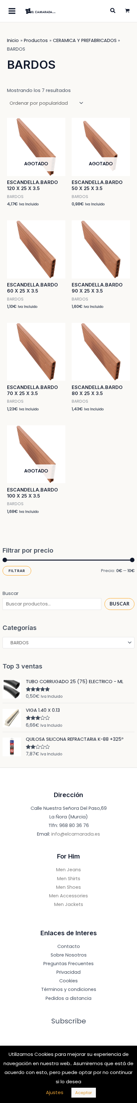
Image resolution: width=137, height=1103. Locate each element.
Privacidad (68, 972)
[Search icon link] (113, 11)
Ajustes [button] (54, 1092)
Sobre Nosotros (69, 955)
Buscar (10, 593)
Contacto (68, 946)
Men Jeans (68, 869)
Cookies (68, 981)
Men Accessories (68, 896)
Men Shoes (68, 887)
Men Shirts (68, 878)
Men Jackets (68, 904)
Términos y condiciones (68, 989)
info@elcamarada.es (75, 834)
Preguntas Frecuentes (68, 963)
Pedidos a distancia (68, 998)
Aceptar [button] (83, 1093)
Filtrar (17, 571)
